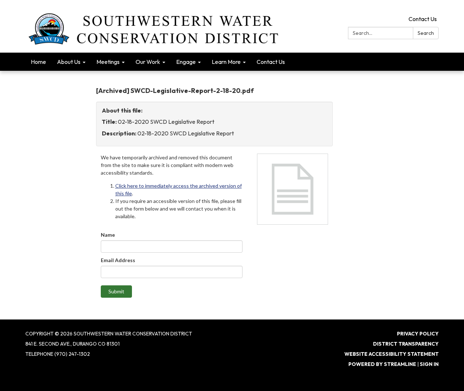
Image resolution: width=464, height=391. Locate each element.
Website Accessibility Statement (391, 354)
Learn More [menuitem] (226, 61)
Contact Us (423, 19)
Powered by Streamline (382, 364)
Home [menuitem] (38, 61)
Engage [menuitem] (186, 61)
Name (108, 235)
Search (426, 33)
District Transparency (406, 344)
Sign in (429, 364)
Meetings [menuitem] (108, 61)
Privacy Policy (418, 333)
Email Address (118, 260)
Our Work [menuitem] (148, 61)
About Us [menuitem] (68, 61)
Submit (116, 291)
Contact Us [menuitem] (271, 61)
